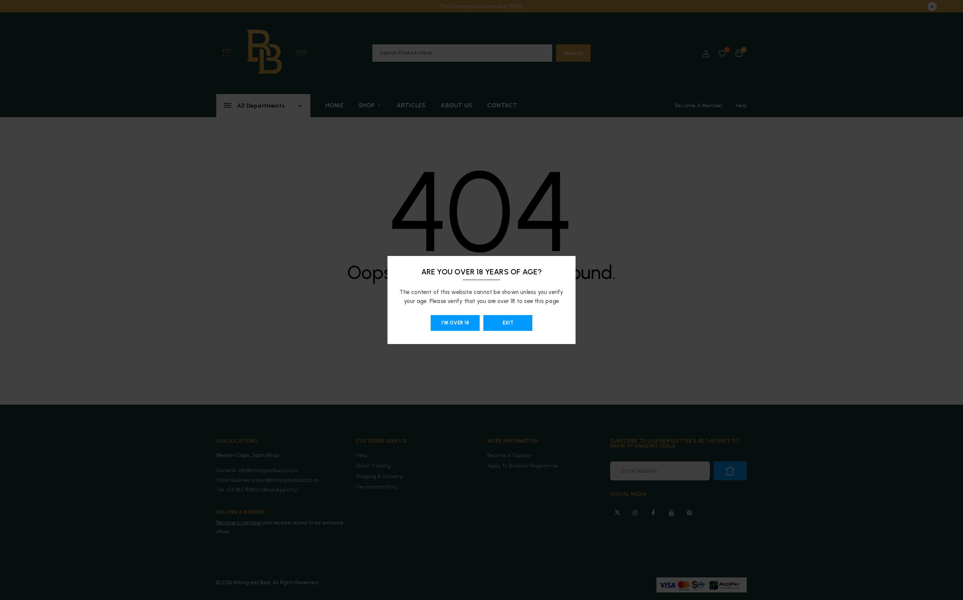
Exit (508, 323)
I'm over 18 (455, 323)
